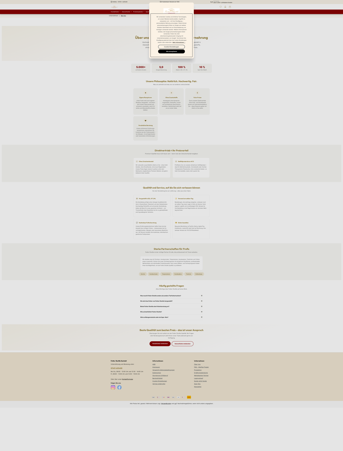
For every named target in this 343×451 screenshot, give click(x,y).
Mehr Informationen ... (179, 42)
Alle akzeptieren (171, 51)
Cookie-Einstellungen (171, 47)
